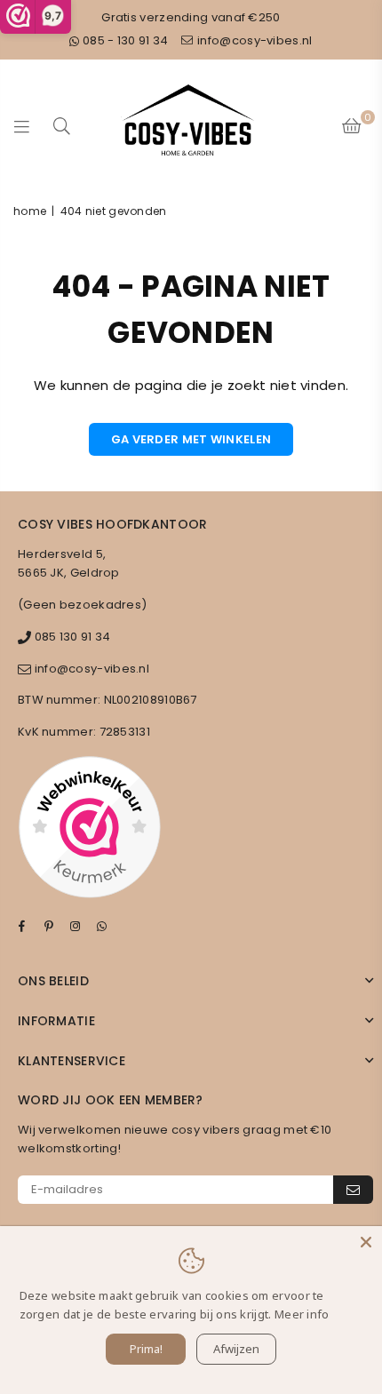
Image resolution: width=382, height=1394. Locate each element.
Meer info (302, 1314)
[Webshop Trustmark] (89, 829)
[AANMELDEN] (353, 1189)
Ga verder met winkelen (191, 439)
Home (29, 211)
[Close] (366, 1242)
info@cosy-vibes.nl (254, 40)
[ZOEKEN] (62, 125)
